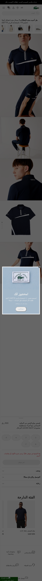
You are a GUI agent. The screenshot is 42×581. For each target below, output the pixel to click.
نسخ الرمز (21, 309)
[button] (39, 267)
